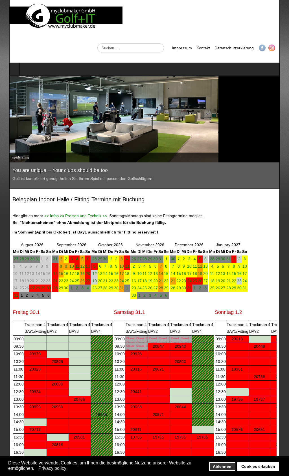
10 (62, 266)
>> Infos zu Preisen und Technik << (66, 215)
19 (73, 273)
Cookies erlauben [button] (258, 466)
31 (29, 259)
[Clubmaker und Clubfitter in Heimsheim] (57, 17)
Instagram (280, 48)
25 (68, 281)
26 (73, 281)
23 (57, 281)
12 (73, 266)
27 (7, 259)
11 (68, 266)
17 (62, 273)
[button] (35, 469)
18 (68, 273)
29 (18, 259)
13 (78, 266)
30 (23, 259)
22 (52, 281)
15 (52, 273)
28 (12, 259)
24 (62, 281)
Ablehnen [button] (222, 466)
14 (46, 273)
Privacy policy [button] (52, 468)
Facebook (271, 48)
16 (57, 273)
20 (78, 273)
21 (46, 281)
